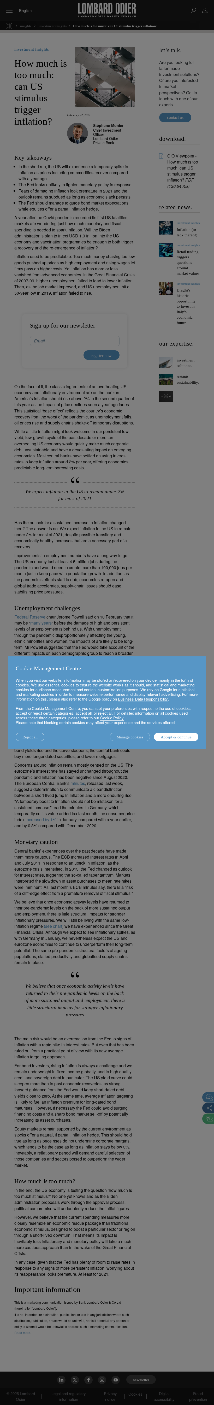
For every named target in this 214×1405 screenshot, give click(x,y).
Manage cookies (130, 737)
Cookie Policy (112, 717)
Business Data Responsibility (143, 699)
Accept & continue (176, 737)
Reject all (30, 737)
